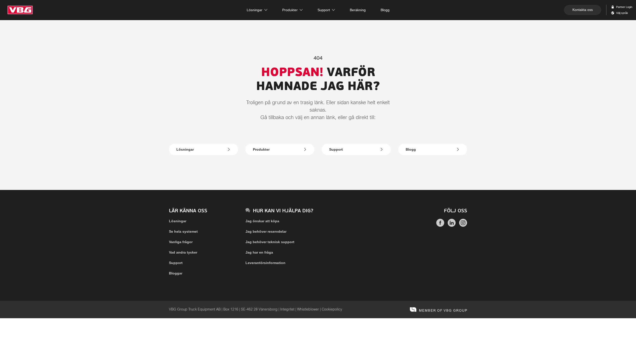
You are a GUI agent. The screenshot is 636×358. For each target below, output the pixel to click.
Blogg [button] (385, 10)
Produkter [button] (290, 10)
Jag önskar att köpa (262, 221)
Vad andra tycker (183, 252)
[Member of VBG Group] (438, 309)
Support (336, 149)
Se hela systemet (183, 231)
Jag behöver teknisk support (269, 242)
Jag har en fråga (259, 252)
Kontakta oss (582, 10)
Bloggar (175, 273)
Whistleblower (308, 309)
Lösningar (185, 149)
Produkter (261, 149)
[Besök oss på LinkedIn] (452, 225)
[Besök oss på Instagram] (463, 225)
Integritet (287, 309)
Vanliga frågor (181, 242)
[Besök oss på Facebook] (440, 225)
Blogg (411, 149)
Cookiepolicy (332, 309)
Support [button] (324, 10)
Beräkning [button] (358, 10)
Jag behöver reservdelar (265, 231)
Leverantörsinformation (265, 263)
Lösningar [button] (254, 10)
